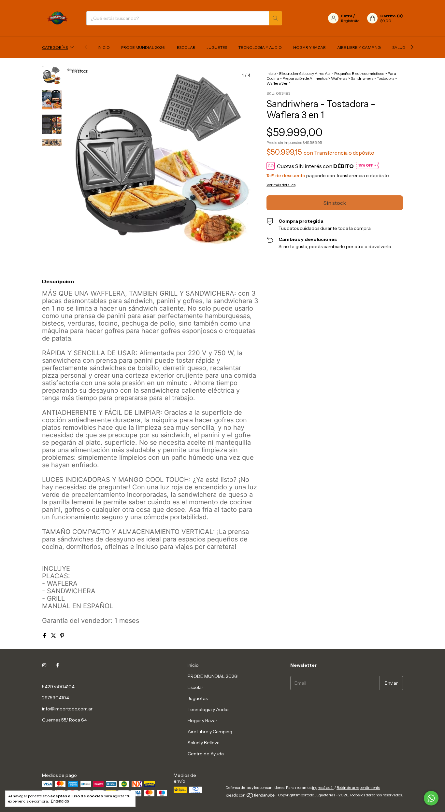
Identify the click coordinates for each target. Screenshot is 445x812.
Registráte (350, 20)
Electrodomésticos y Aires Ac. (305, 73)
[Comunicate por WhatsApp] (431, 798)
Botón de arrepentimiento (358, 787)
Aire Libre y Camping (359, 47)
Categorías (55, 47)
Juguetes (217, 47)
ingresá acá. (323, 787)
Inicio (104, 47)
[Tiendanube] (250, 796)
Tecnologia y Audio (260, 47)
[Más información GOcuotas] (367, 166)
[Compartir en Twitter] (54, 635)
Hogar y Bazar (309, 47)
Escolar (186, 47)
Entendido (60, 801)
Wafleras (339, 78)
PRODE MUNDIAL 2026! (143, 47)
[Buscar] (275, 18)
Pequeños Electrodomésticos (359, 73)
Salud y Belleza (204, 743)
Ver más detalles (280, 184)
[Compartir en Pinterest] (62, 635)
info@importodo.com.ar (67, 709)
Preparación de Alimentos (304, 78)
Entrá (346, 15)
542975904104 (58, 687)
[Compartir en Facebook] (45, 635)
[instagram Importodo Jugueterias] (44, 665)
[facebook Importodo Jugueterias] (57, 665)
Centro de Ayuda (206, 754)
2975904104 (55, 698)
